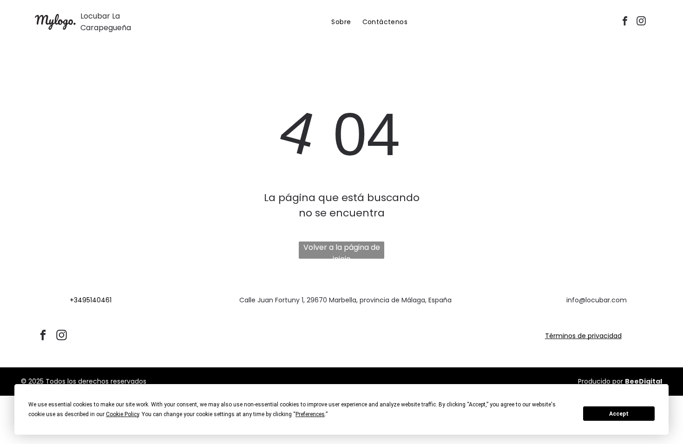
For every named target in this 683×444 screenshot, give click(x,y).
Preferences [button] (310, 414)
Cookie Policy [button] (122, 414)
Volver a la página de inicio (341, 250)
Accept (619, 414)
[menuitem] (341, 22)
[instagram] (641, 22)
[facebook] (625, 22)
